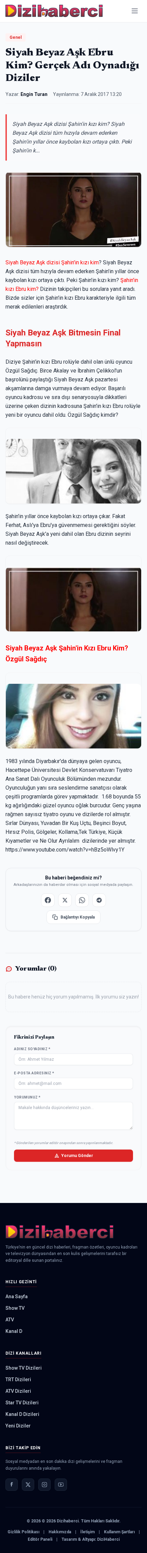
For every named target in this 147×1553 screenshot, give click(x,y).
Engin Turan (34, 94)
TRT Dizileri (18, 1379)
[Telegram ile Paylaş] (99, 900)
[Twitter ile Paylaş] (65, 900)
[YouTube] (61, 1484)
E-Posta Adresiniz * (34, 1073)
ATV (9, 1319)
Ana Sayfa (16, 1296)
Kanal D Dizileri (22, 1414)
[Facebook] (11, 1484)
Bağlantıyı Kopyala (78, 917)
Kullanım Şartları (119, 1532)
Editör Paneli (40, 1539)
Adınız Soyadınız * (32, 1049)
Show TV (15, 1308)
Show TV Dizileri (23, 1368)
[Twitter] (28, 1484)
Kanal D (13, 1331)
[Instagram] (44, 1484)
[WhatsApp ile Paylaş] (82, 900)
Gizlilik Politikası (23, 1532)
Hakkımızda (60, 1532)
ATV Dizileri (18, 1391)
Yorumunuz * (27, 1097)
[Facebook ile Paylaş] (48, 900)
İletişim (87, 1532)
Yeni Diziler (18, 1425)
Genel (16, 37)
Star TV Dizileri (22, 1402)
